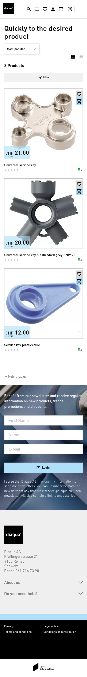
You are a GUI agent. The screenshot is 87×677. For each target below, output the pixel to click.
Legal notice (51, 626)
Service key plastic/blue (22, 345)
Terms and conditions (18, 631)
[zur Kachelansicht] (73, 57)
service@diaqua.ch (58, 491)
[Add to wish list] (79, 94)
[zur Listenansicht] (80, 57)
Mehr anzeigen (18, 376)
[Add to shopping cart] (79, 101)
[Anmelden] (53, 9)
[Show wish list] (45, 9)
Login (46, 467)
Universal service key (20, 165)
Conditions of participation (60, 631)
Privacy (9, 626)
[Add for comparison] (79, 151)
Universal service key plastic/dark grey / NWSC (39, 255)
